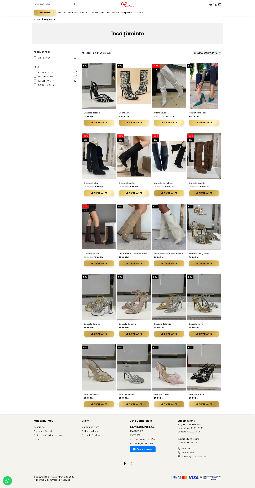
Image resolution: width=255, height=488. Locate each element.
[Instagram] (130, 463)
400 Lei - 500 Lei (46, 84)
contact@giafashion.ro (193, 456)
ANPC (84, 439)
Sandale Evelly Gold (199, 253)
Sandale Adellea (197, 394)
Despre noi (39, 427)
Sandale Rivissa (91, 394)
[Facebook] (124, 463)
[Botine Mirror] (134, 86)
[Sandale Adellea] (204, 367)
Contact (38, 439)
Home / (38, 19)
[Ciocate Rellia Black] (169, 156)
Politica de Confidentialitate (48, 435)
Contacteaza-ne (145, 449)
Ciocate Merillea (127, 183)
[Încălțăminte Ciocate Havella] (169, 226)
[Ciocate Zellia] (99, 156)
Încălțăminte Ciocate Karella (133, 253)
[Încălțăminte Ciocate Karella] (134, 226)
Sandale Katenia (162, 394)
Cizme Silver (160, 112)
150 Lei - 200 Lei (45, 72)
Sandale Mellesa (127, 394)
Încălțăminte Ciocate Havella (168, 253)
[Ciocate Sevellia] (204, 156)
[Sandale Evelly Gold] (204, 226)
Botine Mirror (125, 112)
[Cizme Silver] (169, 86)
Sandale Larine (196, 324)
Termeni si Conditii (43, 431)
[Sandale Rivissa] (99, 367)
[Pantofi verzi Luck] (204, 86)
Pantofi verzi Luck (197, 112)
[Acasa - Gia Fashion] (127, 4)
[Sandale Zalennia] (169, 297)
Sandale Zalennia (162, 324)
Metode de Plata (90, 427)
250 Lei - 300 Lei (46, 76)
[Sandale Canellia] (134, 297)
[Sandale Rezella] (99, 86)
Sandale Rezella (92, 112)
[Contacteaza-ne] (210, 4)
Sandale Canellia (127, 324)
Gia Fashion (44, 57)
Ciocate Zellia (91, 183)
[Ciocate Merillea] (134, 156)
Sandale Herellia (92, 324)
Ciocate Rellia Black (164, 183)
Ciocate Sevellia (197, 183)
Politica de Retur (90, 431)
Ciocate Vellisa (91, 253)
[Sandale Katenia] (169, 367)
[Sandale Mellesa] (134, 367)
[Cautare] (75, 4)
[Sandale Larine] (204, 297)
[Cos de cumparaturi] (219, 4)
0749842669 (187, 452)
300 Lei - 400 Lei (46, 80)
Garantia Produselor (92, 435)
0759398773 (187, 448)
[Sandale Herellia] (99, 297)
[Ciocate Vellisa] (99, 226)
